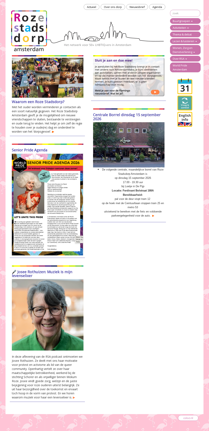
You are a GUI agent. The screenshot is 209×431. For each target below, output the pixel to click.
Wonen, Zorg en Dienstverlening (183, 50)
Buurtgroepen (182, 21)
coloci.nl (188, 418)
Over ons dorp (113, 7)
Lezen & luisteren (184, 41)
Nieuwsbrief (137, 7)
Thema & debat (182, 34)
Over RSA (179, 58)
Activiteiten (180, 28)
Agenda (157, 7)
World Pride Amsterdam (180, 67)
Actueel (91, 7)
